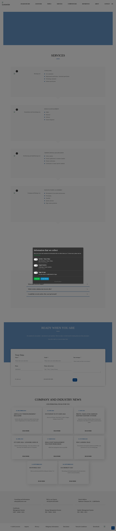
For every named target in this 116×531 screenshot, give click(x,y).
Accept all (37, 278)
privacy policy (37, 255)
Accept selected (44, 278)
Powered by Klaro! (58, 281)
